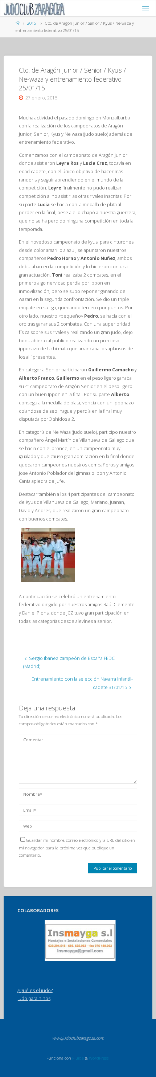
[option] (80, 940)
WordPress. (99, 1058)
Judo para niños (33, 998)
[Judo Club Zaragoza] (34, 8)
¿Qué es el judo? (35, 990)
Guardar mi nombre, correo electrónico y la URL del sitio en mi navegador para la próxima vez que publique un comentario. (77, 847)
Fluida (77, 1058)
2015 (31, 23)
